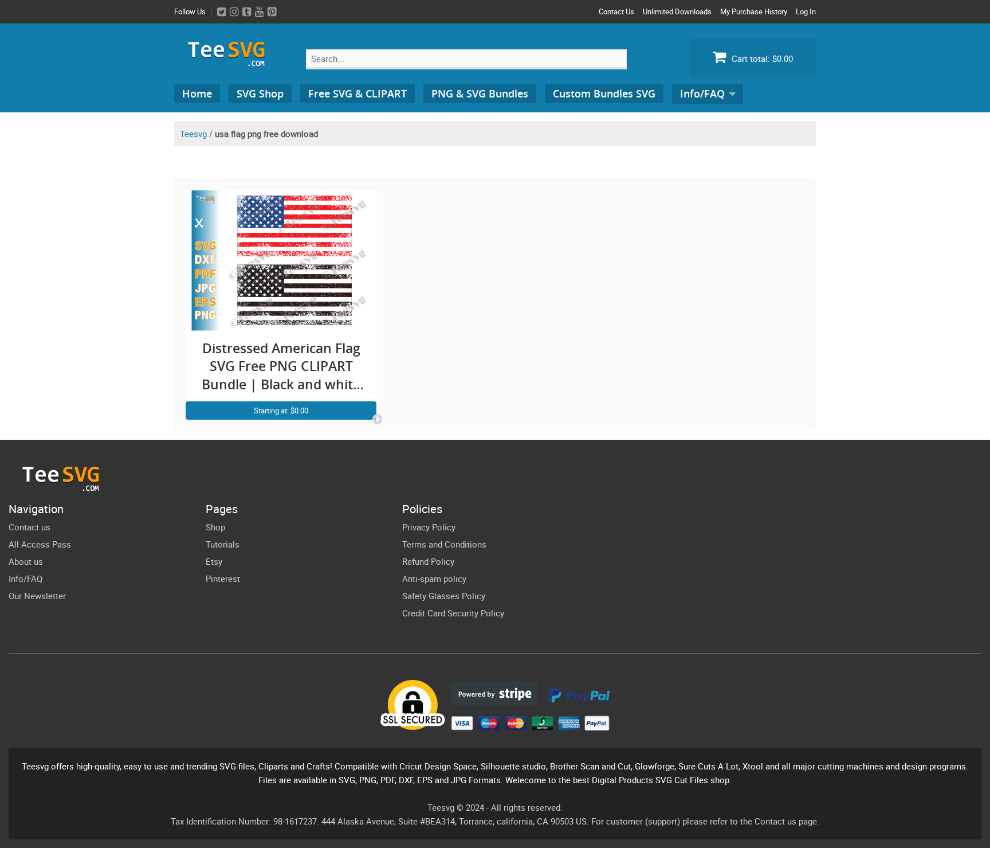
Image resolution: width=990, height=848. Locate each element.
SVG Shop (260, 93)
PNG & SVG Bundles (479, 93)
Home (197, 93)
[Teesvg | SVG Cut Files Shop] (231, 61)
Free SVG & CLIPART (357, 93)
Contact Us (616, 11)
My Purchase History (753, 11)
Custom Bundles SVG (604, 93)
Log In (806, 11)
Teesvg (193, 133)
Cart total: (761, 58)
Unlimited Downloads (677, 11)
